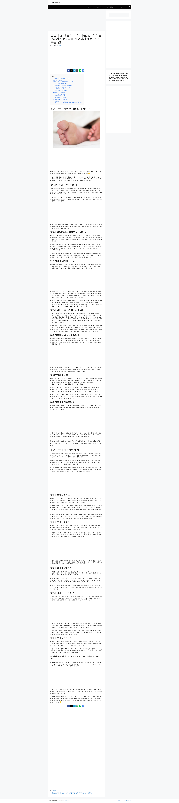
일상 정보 (99, 7)
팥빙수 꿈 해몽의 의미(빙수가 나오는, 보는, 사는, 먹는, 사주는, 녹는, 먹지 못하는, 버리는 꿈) (72, 793)
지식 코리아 (55, 2)
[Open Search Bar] (129, 7)
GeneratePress (67, 800)
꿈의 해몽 (90, 7)
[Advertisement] (76, 20)
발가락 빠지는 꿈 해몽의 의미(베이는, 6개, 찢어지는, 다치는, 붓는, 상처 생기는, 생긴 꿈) (71, 792)
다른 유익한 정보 (110, 7)
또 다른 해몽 (121, 7)
